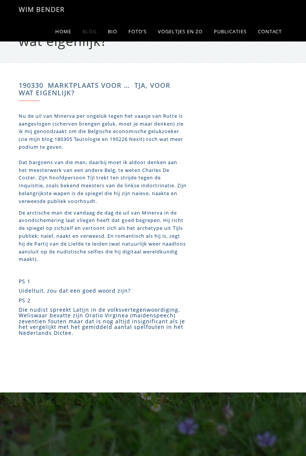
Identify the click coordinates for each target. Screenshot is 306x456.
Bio (112, 31)
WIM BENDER (42, 9)
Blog (89, 31)
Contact (270, 31)
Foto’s (137, 31)
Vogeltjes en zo (180, 31)
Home (63, 31)
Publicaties (230, 31)
